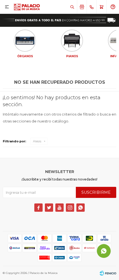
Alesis (37, 141)
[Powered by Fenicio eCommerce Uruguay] (108, 273)
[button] (72, 7)
